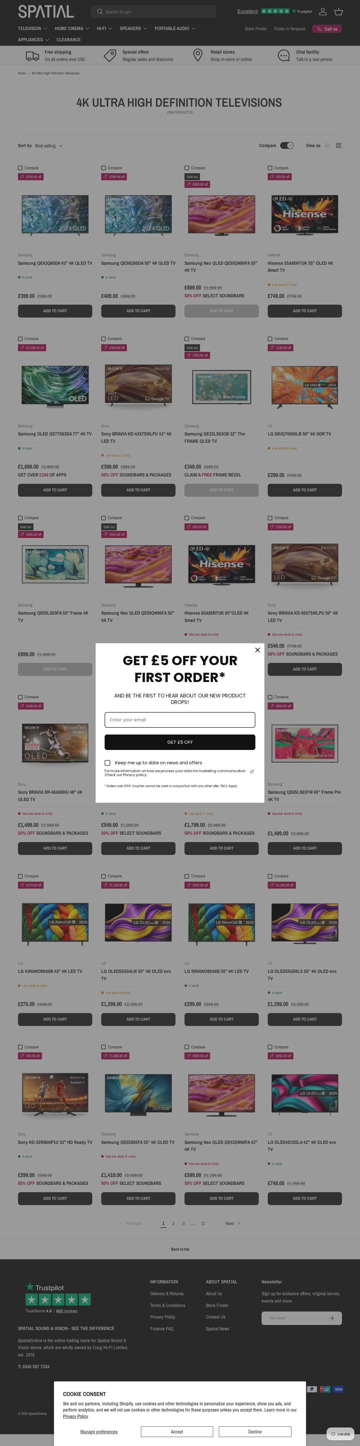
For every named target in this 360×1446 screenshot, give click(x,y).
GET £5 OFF (180, 742)
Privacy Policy (75, 1416)
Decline (255, 1431)
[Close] (257, 650)
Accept (177, 1431)
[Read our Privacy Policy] (252, 771)
